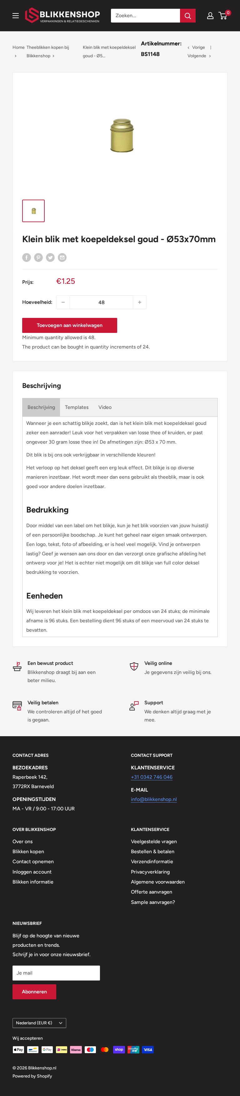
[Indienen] (188, 16)
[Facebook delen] (26, 257)
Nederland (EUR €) (34, 1022)
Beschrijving (41, 407)
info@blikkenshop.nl (154, 799)
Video (105, 407)
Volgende (197, 56)
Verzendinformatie (152, 861)
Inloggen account (32, 872)
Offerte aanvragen (151, 892)
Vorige (198, 47)
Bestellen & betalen (152, 851)
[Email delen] (62, 257)
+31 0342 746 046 (151, 777)
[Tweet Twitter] (50, 257)
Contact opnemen (33, 861)
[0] (223, 15)
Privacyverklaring (150, 872)
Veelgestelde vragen (154, 841)
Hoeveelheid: (37, 302)
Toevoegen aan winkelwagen (69, 325)
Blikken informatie (32, 882)
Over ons (22, 841)
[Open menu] (15, 15)
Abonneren (34, 992)
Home (18, 47)
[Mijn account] (210, 15)
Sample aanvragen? (153, 902)
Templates (76, 407)
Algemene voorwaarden (158, 882)
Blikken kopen (28, 851)
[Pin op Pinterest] (38, 257)
